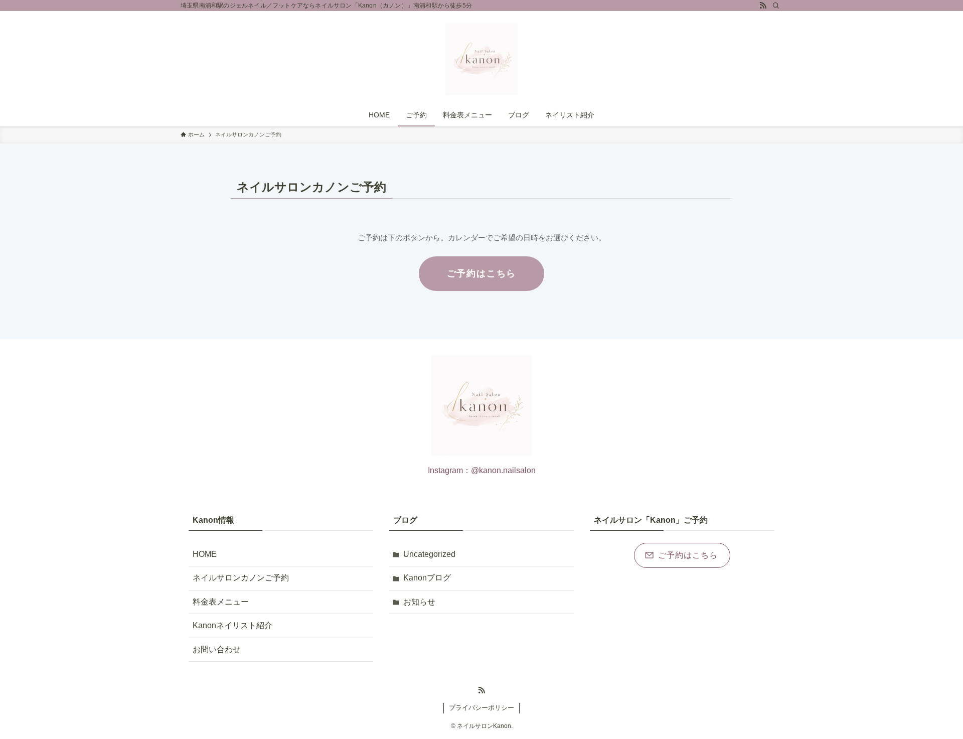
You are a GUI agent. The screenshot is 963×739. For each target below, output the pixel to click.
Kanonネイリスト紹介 (232, 625)
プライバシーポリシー (481, 707)
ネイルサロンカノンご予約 (241, 577)
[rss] (762, 5)
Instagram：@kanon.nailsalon (482, 470)
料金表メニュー (221, 602)
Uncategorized (429, 554)
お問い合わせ (217, 649)
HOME (205, 554)
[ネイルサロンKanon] (481, 59)
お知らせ (419, 602)
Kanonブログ (427, 577)
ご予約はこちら (482, 273)
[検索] (775, 5)
